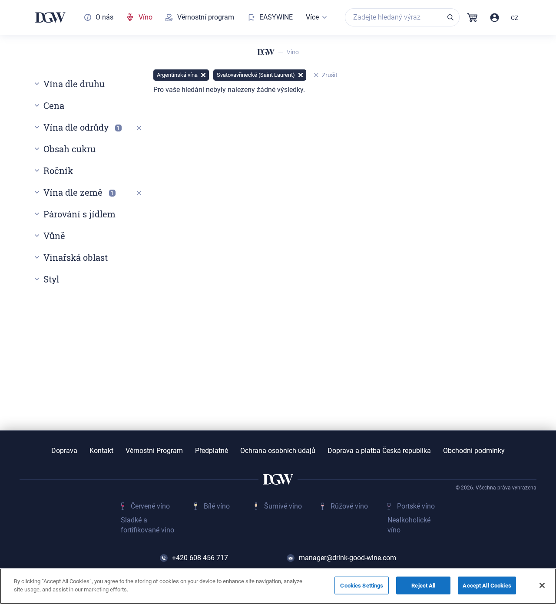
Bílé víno (217, 506)
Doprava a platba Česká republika (379, 450)
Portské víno (416, 506)
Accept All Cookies (487, 585)
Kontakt (101, 450)
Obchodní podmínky (474, 450)
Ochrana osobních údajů (277, 450)
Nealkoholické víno (408, 525)
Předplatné (211, 450)
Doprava (64, 450)
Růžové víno (349, 506)
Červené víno (150, 506)
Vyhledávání (450, 17)
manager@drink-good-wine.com (347, 558)
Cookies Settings (361, 585)
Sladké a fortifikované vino (147, 525)
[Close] (542, 585)
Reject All (423, 585)
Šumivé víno (283, 506)
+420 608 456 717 (200, 558)
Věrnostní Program (154, 450)
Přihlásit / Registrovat (494, 17)
